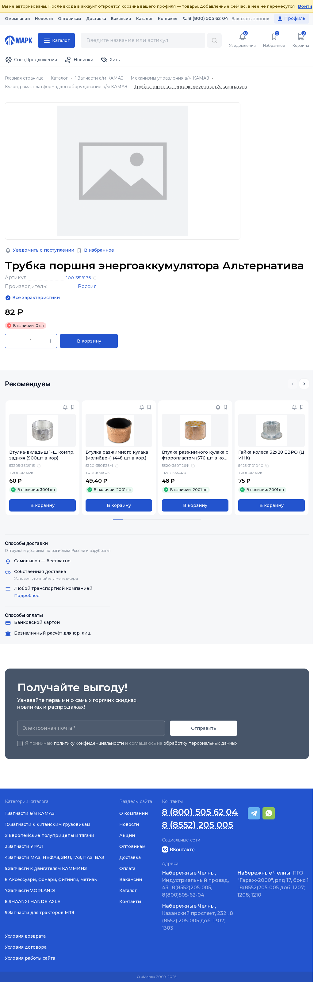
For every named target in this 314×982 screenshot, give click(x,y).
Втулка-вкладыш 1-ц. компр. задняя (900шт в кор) (41, 455)
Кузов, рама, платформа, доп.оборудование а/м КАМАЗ (66, 86)
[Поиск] (214, 40)
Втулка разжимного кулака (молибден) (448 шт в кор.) (117, 455)
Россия (87, 286)
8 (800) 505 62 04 (200, 812)
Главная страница (24, 78)
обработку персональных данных (200, 743)
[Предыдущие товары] (292, 384)
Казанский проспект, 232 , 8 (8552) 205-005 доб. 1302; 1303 (197, 917)
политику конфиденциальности (89, 743)
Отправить (203, 728)
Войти (305, 6)
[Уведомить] (65, 407)
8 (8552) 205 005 (197, 825)
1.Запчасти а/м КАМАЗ (99, 78)
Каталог (59, 78)
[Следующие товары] (304, 384)
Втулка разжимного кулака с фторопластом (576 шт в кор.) (195, 458)
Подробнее (27, 595)
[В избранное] (73, 407)
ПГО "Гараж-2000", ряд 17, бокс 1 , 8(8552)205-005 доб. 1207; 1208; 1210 (272, 884)
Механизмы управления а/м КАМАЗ (170, 78)
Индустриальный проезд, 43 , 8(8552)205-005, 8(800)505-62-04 (195, 884)
